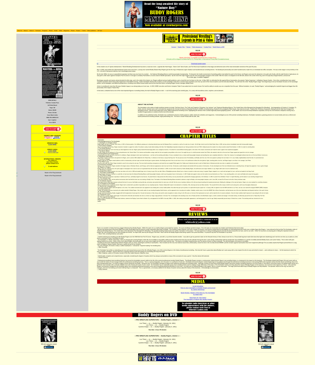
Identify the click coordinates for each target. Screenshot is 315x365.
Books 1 (26, 30)
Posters (78, 30)
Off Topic (100, 30)
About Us (19, 30)
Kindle (55, 30)
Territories (38, 30)
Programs (44, 30)
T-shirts (84, 30)
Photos (51, 30)
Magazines (66, 30)
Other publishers (91, 30)
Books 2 (32, 30)
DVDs (60, 30)
